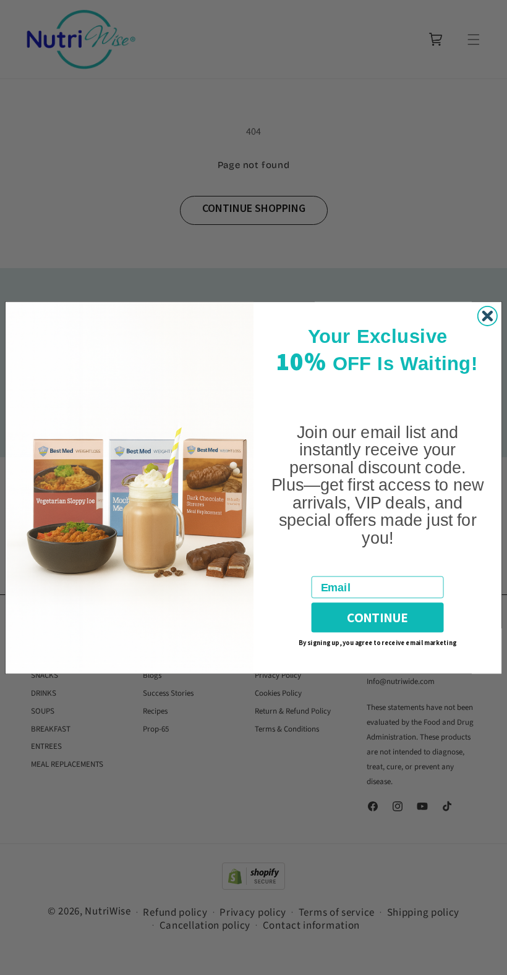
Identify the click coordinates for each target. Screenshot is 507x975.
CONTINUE (377, 618)
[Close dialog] (487, 315)
